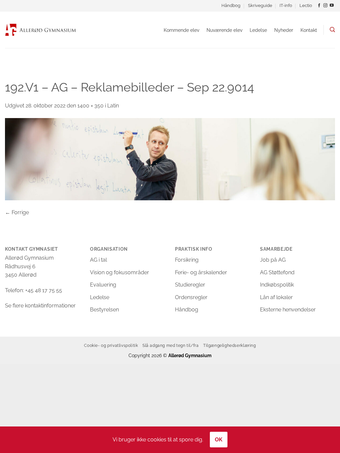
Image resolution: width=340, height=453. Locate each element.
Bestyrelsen (104, 309)
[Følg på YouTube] (332, 5)
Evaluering (103, 285)
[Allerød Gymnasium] (40, 29)
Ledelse (258, 30)
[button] (332, 29)
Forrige (17, 212)
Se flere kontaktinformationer (40, 305)
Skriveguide (260, 5)
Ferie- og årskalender (201, 272)
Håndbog (230, 5)
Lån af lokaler (276, 297)
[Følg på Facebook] (319, 5)
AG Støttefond (277, 272)
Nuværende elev (224, 30)
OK (219, 439)
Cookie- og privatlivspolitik (111, 345)
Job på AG (273, 260)
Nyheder (283, 30)
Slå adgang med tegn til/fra (170, 345)
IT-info (286, 5)
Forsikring (187, 260)
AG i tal (98, 260)
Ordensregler (191, 297)
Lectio (305, 5)
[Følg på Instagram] (325, 5)
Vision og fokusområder (119, 272)
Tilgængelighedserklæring (229, 345)
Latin (113, 105)
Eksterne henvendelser (288, 309)
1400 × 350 (90, 105)
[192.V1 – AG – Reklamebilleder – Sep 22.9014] (170, 159)
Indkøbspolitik (277, 285)
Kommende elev (181, 30)
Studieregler (190, 285)
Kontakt (308, 30)
